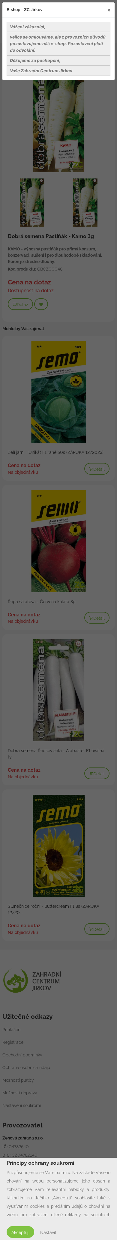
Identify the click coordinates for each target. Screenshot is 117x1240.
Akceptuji (20, 1232)
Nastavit (48, 1232)
